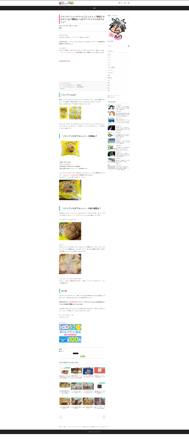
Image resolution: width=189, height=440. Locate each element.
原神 (81, 367)
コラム (109, 62)
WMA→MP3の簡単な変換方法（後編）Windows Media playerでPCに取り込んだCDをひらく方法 (123, 114)
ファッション (67, 367)
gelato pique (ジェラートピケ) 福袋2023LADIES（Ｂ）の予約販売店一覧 (99, 392)
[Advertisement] (70, 71)
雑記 (60, 349)
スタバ (109, 65)
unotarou (72, 25)
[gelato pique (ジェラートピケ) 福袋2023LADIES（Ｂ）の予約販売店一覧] (99, 387)
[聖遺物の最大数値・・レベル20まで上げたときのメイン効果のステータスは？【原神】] (76, 373)
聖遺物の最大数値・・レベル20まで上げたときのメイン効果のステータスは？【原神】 (76, 376)
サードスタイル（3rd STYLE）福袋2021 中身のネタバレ (88, 392)
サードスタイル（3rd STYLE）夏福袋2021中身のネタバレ (76, 392)
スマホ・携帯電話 (111, 67)
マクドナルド (110, 72)
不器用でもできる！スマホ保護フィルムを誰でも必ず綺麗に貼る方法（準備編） (123, 129)
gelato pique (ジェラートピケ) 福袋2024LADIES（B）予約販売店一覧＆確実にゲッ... (65, 376)
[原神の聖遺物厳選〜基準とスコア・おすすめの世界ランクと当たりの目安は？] (65, 386)
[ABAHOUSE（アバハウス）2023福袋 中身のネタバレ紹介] (99, 372)
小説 (109, 80)
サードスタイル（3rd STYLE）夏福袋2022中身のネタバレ (88, 407)
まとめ (62, 88)
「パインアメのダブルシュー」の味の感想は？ (72, 86)
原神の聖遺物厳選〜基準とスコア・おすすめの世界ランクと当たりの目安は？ (65, 392)
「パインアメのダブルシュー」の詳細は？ (71, 85)
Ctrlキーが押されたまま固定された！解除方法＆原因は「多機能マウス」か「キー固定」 (123, 168)
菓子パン (109, 85)
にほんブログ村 (111, 97)
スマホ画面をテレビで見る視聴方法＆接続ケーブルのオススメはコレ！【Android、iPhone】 (123, 148)
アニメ (109, 59)
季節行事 (109, 77)
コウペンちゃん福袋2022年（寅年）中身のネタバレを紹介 (88, 376)
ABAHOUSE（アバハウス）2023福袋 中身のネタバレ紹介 (100, 376)
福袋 (92, 367)
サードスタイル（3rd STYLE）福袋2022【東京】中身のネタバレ (65, 407)
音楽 (109, 90)
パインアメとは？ (65, 83)
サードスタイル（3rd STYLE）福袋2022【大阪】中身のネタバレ (76, 407)
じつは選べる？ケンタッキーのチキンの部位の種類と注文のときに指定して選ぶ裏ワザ (123, 135)
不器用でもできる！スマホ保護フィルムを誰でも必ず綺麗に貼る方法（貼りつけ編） (123, 155)
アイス (103, 398)
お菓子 (109, 54)
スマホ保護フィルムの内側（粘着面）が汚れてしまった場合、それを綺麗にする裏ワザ (123, 108)
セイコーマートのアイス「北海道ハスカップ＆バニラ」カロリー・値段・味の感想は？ (99, 407)
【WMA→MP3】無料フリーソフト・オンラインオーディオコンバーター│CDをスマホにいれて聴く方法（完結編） (123, 121)
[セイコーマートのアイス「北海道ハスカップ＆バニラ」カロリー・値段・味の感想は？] (99, 404)
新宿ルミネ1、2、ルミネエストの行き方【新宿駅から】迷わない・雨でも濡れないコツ (123, 142)
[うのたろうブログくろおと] (66, 2)
